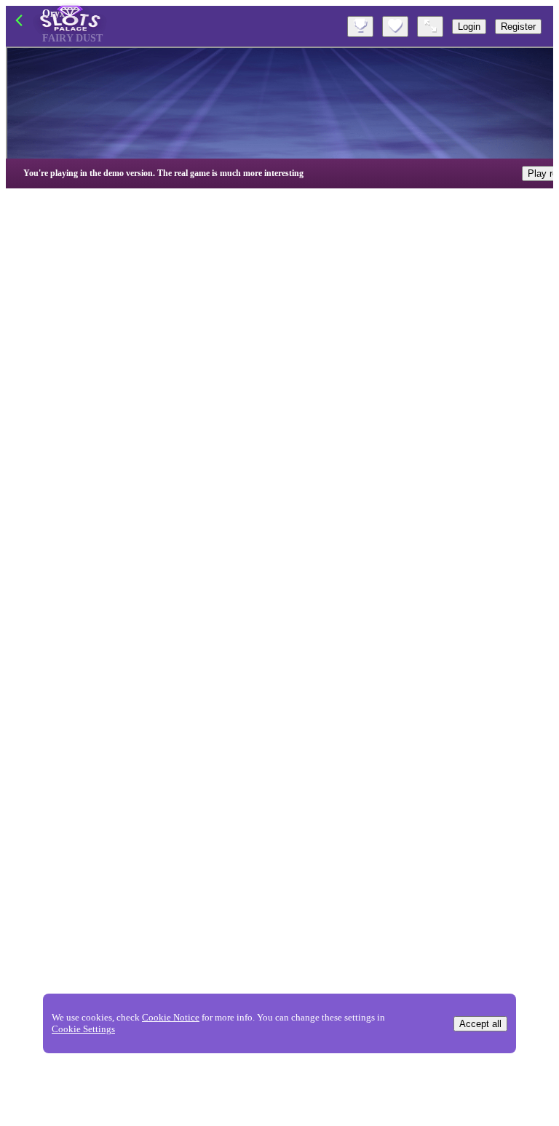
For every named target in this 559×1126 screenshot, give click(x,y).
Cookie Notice (170, 1017)
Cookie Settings (83, 1028)
